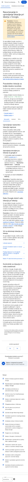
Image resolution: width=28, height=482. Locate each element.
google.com (12, 157)
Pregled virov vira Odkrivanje (12, 433)
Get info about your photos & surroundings (12, 408)
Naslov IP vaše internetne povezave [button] (12, 258)
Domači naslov (8, 113)
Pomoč (4, 375)
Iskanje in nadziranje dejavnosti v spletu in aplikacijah (15, 400)
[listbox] (19, 119)
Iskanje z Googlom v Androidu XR (13, 436)
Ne (17, 348)
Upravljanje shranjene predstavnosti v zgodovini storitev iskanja (14, 466)
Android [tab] (13, 119)
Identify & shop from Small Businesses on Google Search (14, 395)
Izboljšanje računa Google (18, 6)
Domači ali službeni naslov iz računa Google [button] (12, 247)
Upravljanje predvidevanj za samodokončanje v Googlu (12, 389)
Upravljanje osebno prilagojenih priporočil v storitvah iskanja (13, 455)
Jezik (5, 477)
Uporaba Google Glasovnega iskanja (14, 412)
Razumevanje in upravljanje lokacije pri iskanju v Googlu (15, 384)
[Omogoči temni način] (14, 479)
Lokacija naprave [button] (7, 243)
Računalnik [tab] (6, 119)
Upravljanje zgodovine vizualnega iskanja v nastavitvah (15, 416)
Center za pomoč (5, 6)
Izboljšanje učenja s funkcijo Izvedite (14, 421)
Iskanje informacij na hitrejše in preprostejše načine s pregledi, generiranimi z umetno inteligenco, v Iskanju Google (14, 427)
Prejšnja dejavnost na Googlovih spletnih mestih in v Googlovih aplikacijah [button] (11, 253)
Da (10, 348)
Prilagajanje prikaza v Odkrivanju (13, 404)
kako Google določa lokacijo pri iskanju (13, 79)
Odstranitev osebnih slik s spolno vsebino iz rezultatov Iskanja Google (14, 445)
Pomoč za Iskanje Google (11, 2)
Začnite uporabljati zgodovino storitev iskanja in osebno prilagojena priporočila (15, 450)
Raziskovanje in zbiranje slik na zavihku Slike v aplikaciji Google (14, 440)
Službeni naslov (8, 115)
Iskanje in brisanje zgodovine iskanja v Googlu (14, 379)
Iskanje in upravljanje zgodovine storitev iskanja (15, 460)
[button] (2, 2)
